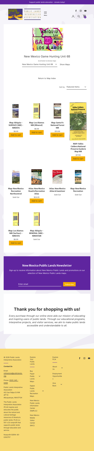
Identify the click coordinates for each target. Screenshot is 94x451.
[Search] (78, 16)
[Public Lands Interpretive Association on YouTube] (85, 11)
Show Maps (65, 64)
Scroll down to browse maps (47, 61)
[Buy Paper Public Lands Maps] (39, 376)
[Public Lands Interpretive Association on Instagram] (80, 11)
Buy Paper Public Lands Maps (32, 376)
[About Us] (62, 368)
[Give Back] (61, 384)
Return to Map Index (47, 78)
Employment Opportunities (57, 376)
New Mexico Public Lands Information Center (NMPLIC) (35, 405)
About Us (55, 368)
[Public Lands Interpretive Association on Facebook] (76, 11)
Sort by (62, 87)
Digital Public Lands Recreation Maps (34, 391)
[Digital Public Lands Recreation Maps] (43, 391)
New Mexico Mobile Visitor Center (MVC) (34, 420)
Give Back (54, 384)
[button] (84, 17)
